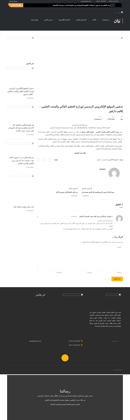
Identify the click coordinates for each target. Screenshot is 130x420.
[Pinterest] (38, 159)
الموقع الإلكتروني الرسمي (110, 159)
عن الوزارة (105, 20)
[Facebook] (49, 159)
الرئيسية (117, 20)
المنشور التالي (73, 188)
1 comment (98, 119)
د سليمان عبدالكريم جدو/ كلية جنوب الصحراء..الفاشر (96, 216)
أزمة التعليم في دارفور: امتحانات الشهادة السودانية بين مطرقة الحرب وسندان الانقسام (82, 5)
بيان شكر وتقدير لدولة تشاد (23, 207)
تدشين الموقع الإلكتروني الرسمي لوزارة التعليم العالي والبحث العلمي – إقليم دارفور (20, 91)
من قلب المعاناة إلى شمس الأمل (67, 192)
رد (37, 216)
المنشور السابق (87, 188)
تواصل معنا (34, 20)
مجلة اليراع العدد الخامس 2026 (23, 323)
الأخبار (94, 20)
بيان (121, 119)
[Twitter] (44, 159)
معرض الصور (48, 20)
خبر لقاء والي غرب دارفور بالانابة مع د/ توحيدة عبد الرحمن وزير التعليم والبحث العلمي (21, 160)
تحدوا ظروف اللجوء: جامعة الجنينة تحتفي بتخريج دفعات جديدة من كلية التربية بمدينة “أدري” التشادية (27, 317)
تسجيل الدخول (13, 1)
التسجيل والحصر (81, 20)
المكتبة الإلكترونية (64, 20)
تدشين (99, 159)
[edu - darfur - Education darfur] (115, 12)
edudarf (102, 169)
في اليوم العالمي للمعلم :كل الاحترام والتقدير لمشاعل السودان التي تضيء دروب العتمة (21, 128)
